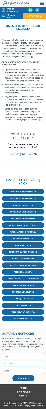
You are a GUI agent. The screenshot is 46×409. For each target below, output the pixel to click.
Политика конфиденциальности (28, 405)
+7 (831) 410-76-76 (23, 154)
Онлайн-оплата (11, 16)
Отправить (23, 378)
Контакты (23, 396)
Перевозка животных (23, 258)
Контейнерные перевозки (23, 212)
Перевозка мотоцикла (23, 285)
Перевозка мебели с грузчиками (23, 278)
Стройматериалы (23, 318)
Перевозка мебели (23, 272)
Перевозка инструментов (23, 265)
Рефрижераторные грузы (23, 312)
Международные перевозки (23, 225)
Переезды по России (23, 298)
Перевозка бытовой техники (23, 252)
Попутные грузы (23, 305)
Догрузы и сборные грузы (23, 198)
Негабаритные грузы (23, 238)
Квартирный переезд (23, 205)
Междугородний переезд (23, 218)
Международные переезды (23, 232)
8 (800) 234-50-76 (18, 3)
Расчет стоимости (12, 10)
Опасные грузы (23, 245)
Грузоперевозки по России (23, 191)
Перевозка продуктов (23, 292)
